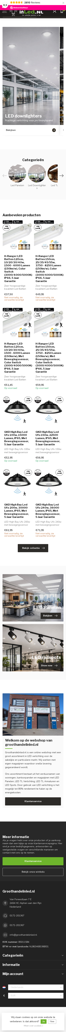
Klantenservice (33, 801)
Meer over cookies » (33, 1025)
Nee (52, 1021)
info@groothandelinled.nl (23, 934)
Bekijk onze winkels (33, 871)
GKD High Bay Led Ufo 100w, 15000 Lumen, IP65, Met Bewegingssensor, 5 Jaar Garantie (16, 438)
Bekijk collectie (31, 548)
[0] (61, 11)
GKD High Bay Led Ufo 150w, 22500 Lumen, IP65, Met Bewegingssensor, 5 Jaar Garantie (48, 438)
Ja (43, 1021)
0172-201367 (17, 915)
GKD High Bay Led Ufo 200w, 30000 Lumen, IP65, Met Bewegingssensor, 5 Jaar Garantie (16, 511)
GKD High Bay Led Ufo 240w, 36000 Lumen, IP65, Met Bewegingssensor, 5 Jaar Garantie (48, 511)
